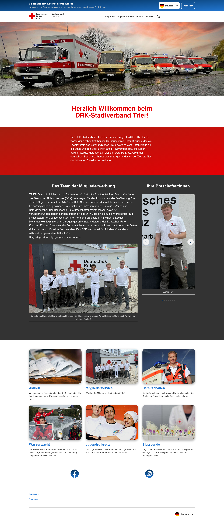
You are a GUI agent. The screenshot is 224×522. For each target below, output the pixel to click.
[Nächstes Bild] (146, 242)
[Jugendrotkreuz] (112, 422)
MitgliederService (125, 16)
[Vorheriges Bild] (190, 242)
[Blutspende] (168, 422)
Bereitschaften (153, 388)
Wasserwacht (39, 444)
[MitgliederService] (112, 366)
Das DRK (149, 16)
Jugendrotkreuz (98, 444)
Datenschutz (35, 499)
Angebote (110, 16)
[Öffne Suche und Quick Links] (158, 16)
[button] (162, 300)
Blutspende (151, 444)
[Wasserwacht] (55, 422)
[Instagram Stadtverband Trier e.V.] (149, 474)
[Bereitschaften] (168, 366)
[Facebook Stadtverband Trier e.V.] (75, 474)
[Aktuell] (55, 366)
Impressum (34, 493)
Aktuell (139, 16)
